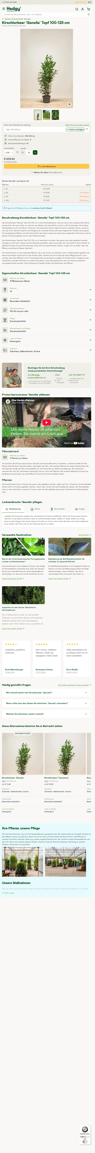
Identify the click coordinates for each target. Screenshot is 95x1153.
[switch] (85, 1141)
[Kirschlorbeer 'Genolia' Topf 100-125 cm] (22, 754)
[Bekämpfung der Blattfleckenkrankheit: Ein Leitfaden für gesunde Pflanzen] (69, 547)
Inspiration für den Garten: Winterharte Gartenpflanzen (19, 608)
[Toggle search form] (76, 9)
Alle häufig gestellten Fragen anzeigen (73, 685)
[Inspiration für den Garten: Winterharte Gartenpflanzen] (23, 595)
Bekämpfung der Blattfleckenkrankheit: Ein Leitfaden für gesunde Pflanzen (66, 560)
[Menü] (89, 1126)
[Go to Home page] (14, 9)
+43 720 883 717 (76, 375)
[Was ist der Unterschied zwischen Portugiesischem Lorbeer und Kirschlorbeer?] (23, 547)
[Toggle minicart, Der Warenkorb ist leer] (88, 9)
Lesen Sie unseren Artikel (12, 578)
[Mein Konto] (82, 9)
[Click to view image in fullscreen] (46, 68)
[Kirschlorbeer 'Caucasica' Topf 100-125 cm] (65, 754)
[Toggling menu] (4, 8)
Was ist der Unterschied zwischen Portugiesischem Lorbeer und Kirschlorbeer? (23, 560)
